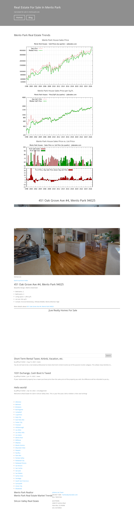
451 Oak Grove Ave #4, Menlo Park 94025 (40, 306)
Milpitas (18, 443)
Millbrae (18, 440)
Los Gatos (18, 435)
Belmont (18, 404)
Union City (18, 486)
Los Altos (18, 430)
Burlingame (19, 409)
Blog (31, 17)
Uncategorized (41, 391)
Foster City (18, 422)
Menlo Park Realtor (23, 492)
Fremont (18, 425)
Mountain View (20, 448)
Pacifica (17, 453)
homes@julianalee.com (70, 495)
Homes (19, 17)
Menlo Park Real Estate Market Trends (33, 495)
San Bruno (18, 466)
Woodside (18, 488)
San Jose (18, 471)
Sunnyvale (18, 483)
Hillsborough (19, 427)
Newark (17, 450)
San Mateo (18, 473)
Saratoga (18, 478)
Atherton (18, 402)
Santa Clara (19, 476)
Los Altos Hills (19, 432)
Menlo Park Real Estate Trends (32, 35)
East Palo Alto (19, 420)
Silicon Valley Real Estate (26, 500)
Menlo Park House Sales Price (55, 40)
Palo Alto (18, 455)
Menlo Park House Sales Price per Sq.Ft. (55, 90)
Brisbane (18, 407)
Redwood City (19, 460)
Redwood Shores (20, 463)
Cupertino (18, 415)
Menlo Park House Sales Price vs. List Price (55, 141)
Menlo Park (19, 438)
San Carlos (18, 468)
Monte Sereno (20, 445)
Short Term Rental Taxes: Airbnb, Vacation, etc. (38, 358)
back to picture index (21, 280)
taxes (39, 362)
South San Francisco (22, 481)
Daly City (18, 417)
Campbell (18, 412)
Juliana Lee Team (57, 492)
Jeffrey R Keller (21, 362)
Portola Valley (19, 458)
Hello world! (20, 387)
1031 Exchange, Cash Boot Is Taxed (32, 373)
